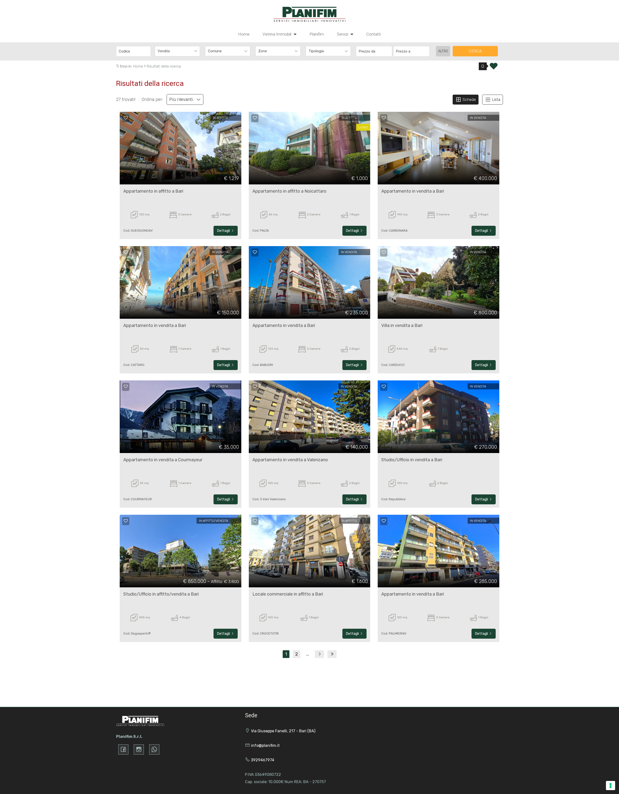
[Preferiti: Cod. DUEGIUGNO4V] (125, 117)
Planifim (317, 34)
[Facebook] (123, 749)
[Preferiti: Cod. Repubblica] (383, 386)
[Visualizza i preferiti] (493, 67)
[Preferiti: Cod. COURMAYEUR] (125, 386)
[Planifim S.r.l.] (309, 14)
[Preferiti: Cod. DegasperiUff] (125, 520)
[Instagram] (139, 749)
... (307, 654)
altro (443, 51)
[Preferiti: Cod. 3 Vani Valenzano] (254, 386)
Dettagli (224, 231)
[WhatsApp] (154, 749)
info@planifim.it (265, 745)
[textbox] (223, 51)
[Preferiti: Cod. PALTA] (254, 117)
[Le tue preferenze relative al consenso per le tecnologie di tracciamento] (610, 785)
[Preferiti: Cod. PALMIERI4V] (383, 520)
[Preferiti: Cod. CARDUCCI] (383, 252)
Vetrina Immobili (277, 34)
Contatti (373, 34)
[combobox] (177, 51)
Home (244, 34)
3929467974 (262, 760)
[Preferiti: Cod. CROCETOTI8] (254, 520)
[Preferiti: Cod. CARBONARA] (383, 117)
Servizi (343, 34)
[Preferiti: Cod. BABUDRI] (254, 252)
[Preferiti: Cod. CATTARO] (125, 252)
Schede (469, 99)
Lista (495, 99)
